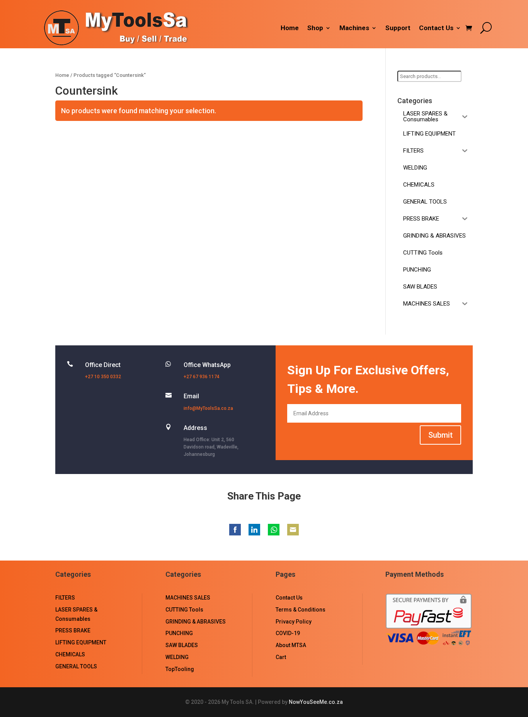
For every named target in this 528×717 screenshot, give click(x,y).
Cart (281, 657)
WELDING (177, 657)
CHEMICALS (70, 654)
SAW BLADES (181, 645)
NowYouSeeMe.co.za (316, 702)
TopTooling (179, 669)
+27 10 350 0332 (103, 376)
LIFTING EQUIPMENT (80, 642)
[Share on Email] (293, 529)
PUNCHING (179, 633)
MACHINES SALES (187, 598)
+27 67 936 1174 (202, 376)
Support (397, 28)
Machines (354, 28)
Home (290, 28)
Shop (315, 28)
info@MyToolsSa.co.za (208, 408)
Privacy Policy (294, 621)
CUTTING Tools (184, 610)
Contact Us (436, 28)
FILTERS (65, 598)
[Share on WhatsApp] (273, 529)
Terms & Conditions (300, 610)
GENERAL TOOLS (76, 666)
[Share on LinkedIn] (254, 529)
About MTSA (291, 645)
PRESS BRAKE (72, 630)
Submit (440, 435)
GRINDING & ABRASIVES (195, 621)
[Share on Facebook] (235, 529)
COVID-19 (288, 633)
